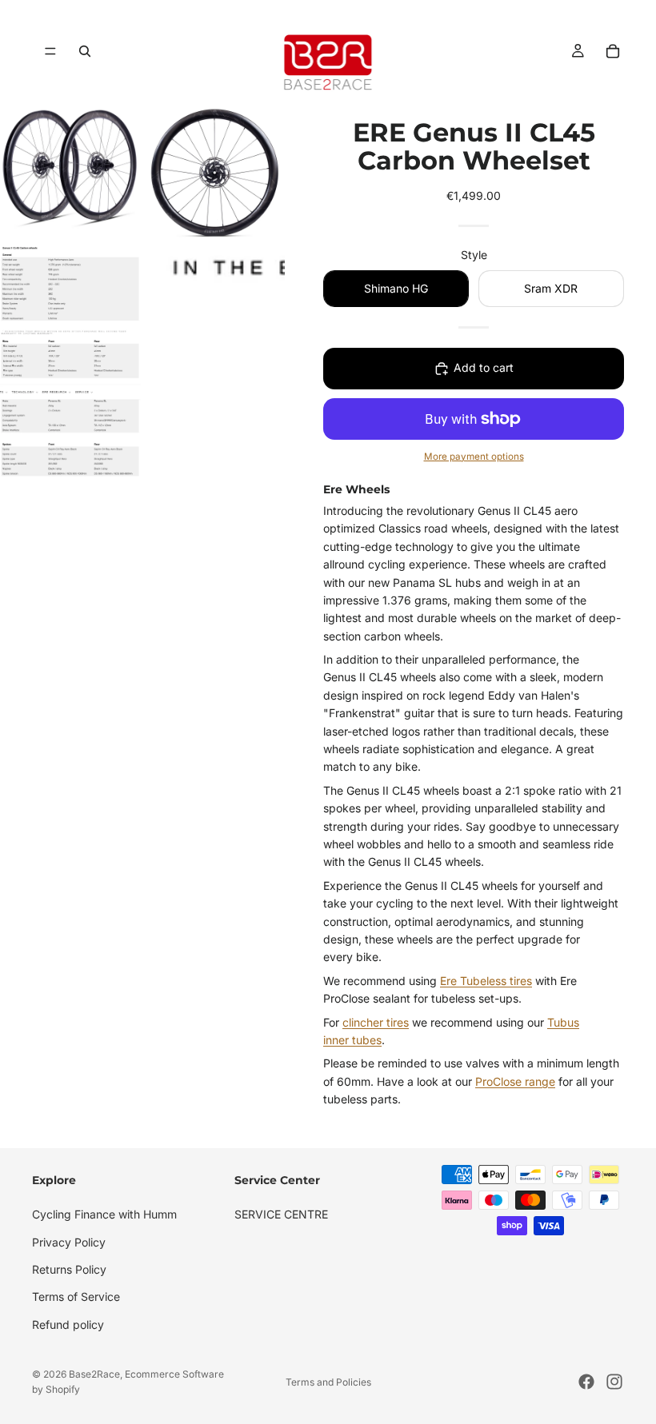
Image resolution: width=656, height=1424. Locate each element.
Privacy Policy (69, 1241)
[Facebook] (586, 1381)
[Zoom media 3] (70, 362)
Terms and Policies (328, 1382)
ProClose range (515, 1081)
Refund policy (68, 1324)
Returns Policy (69, 1269)
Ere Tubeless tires (486, 980)
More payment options (474, 456)
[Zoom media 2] (214, 172)
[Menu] (50, 51)
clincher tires (375, 1022)
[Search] (84, 51)
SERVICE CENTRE (281, 1214)
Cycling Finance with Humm (104, 1214)
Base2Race (94, 1374)
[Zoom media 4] (214, 362)
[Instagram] (614, 1381)
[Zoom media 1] (70, 172)
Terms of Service (76, 1296)
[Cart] (612, 51)
